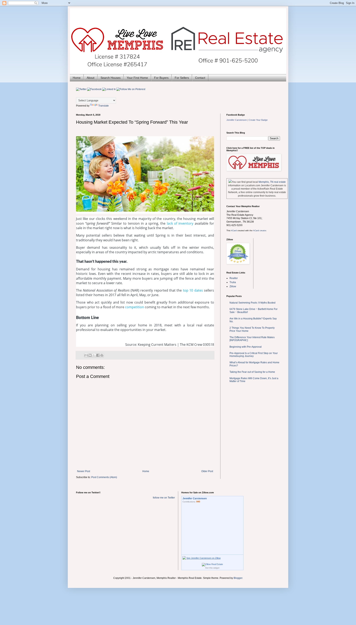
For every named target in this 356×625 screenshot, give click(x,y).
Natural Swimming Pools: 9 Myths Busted (252, 302)
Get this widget (212, 568)
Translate (103, 105)
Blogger (238, 578)
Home (77, 77)
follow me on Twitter (164, 497)
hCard (234, 230)
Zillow (233, 286)
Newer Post (83, 471)
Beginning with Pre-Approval (246, 346)
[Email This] (86, 355)
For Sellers (182, 77)
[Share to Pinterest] (102, 355)
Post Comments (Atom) (104, 477)
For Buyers (161, 77)
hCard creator (259, 230)
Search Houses (111, 77)
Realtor (234, 278)
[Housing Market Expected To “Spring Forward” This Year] (145, 174)
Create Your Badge (258, 120)
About (90, 77)
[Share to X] (94, 355)
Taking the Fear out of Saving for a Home (252, 372)
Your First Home (137, 77)
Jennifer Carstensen (236, 120)
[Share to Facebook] (98, 355)
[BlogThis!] (90, 355)
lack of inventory (180, 223)
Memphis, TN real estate (272, 182)
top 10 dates (193, 290)
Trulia (233, 282)
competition (134, 307)
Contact (200, 77)
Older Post (207, 471)
